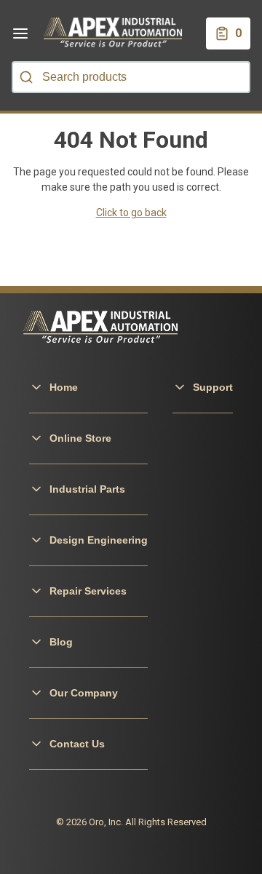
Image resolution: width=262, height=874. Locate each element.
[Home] (113, 33)
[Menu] (20, 33)
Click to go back (131, 212)
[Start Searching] (26, 77)
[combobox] (131, 77)
